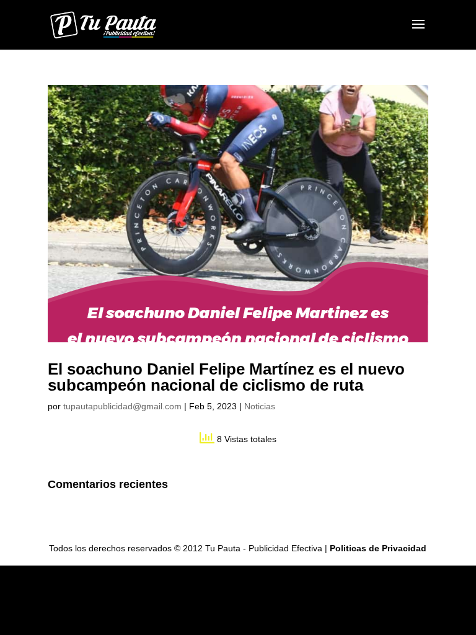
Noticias (259, 406)
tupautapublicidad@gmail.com (122, 406)
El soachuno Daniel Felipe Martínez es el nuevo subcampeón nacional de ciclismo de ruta (226, 377)
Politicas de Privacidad (378, 548)
